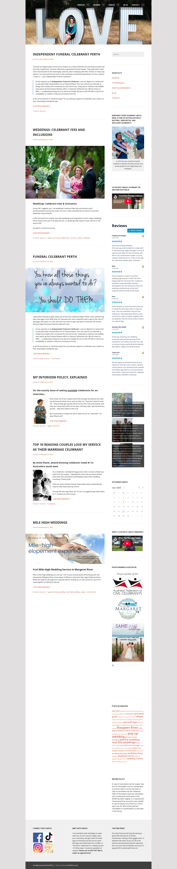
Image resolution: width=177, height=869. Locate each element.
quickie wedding (129, 739)
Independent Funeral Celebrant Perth (66, 54)
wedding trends (135, 758)
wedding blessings (119, 753)
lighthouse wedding (121, 725)
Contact (136, 5)
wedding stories (126, 755)
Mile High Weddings (50, 522)
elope (139, 716)
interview (55, 426)
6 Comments (91, 592)
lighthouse (65, 238)
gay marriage (130, 722)
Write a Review (136, 230)
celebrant (129, 714)
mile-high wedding (73, 592)
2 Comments (55, 359)
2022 (114, 711)
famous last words (117, 719)
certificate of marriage (124, 717)
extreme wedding (58, 592)
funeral (121, 722)
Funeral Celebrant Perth (55, 256)
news (119, 734)
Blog (125, 5)
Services (81, 5)
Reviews (96, 5)
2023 (118, 711)
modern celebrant (131, 731)
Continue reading (42, 106)
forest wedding (127, 719)
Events (112, 5)
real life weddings (123, 742)
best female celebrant (118, 714)
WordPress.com (72, 865)
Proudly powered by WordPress (43, 865)
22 (123, 511)
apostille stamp (124, 711)
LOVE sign (129, 725)
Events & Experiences (121, 88)
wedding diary (135, 753)
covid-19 (133, 717)
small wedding (128, 748)
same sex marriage (132, 745)
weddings (86, 238)
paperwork (124, 734)
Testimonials (118, 83)
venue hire (140, 751)
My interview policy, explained (60, 377)
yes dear (124, 761)
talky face (137, 748)
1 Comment (51, 504)
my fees (73, 238)
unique (79, 238)
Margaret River (127, 727)
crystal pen (56, 238)
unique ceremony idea (127, 751)
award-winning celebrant (136, 711)
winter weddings (116, 761)
